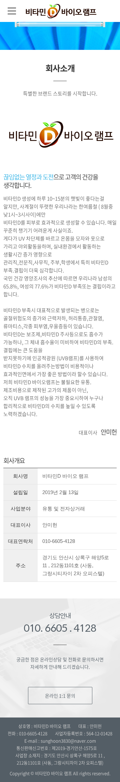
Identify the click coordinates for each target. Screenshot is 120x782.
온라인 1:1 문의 (60, 695)
